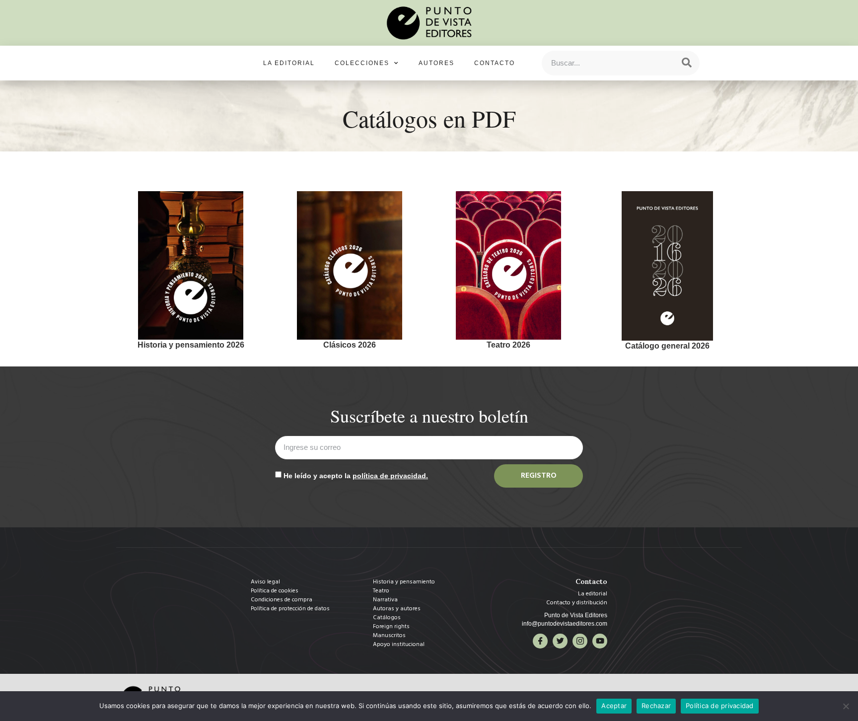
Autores (436, 63)
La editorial (289, 63)
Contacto (494, 63)
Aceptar (614, 706)
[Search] (686, 63)
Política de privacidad (720, 706)
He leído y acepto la (356, 476)
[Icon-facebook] (540, 641)
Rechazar (656, 706)
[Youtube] (599, 641)
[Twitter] (560, 641)
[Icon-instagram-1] (579, 641)
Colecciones (362, 63)
